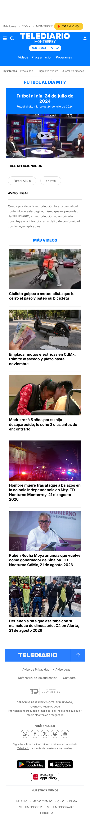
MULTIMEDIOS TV (30, 807)
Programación (42, 57)
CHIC (60, 801)
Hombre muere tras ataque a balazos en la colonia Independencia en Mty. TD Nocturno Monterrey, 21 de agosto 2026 (45, 492)
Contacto (69, 678)
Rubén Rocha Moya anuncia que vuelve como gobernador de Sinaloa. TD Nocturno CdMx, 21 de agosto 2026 (45, 560)
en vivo (51, 180)
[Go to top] (78, 655)
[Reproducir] (45, 135)
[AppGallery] (45, 776)
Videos (23, 57)
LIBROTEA (46, 813)
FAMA (73, 801)
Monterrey (45, 26)
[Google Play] (31, 764)
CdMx (26, 26)
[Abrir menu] (5, 38)
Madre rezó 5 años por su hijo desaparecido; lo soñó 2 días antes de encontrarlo (43, 424)
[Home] (45, 36)
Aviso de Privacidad (36, 669)
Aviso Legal (63, 669)
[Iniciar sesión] (85, 38)
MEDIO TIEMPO (42, 801)
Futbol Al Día (22, 180)
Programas (64, 57)
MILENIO (21, 801)
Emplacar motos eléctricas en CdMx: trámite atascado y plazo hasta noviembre (42, 359)
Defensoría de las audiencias (37, 678)
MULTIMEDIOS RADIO (61, 807)
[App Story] (60, 764)
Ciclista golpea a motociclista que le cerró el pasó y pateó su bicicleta (42, 296)
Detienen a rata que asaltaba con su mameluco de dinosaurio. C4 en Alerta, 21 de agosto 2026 (44, 626)
